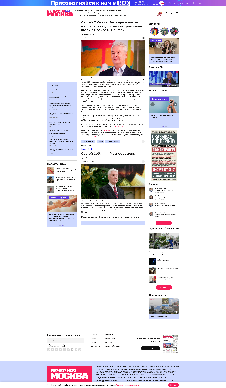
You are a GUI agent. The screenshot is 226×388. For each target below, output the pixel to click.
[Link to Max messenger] (48, 349)
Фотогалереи (95, 346)
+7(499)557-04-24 (123, 374)
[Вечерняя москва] (69, 374)
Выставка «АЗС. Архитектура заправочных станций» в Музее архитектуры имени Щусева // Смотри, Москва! (154, 31)
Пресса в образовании (114, 10)
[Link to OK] (56, 349)
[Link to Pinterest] (79, 349)
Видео (90, 13)
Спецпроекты (98, 13)
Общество (52, 145)
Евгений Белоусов (87, 34)
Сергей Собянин (112, 141)
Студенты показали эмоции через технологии (166, 260)
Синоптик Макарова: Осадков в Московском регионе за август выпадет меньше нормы (59, 132)
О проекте (164, 287)
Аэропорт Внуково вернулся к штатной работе (59, 96)
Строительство (88, 141)
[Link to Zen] (60, 349)
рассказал (108, 130)
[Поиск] (166, 13)
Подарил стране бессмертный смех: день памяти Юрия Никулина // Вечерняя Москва (164, 31)
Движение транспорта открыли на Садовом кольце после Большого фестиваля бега (60, 122)
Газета (87, 10)
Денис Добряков (160, 203)
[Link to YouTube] (64, 349)
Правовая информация (171, 366)
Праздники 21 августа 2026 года (62, 203)
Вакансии (145, 366)
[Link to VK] (52, 349)
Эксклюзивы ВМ (80, 15)
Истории (154, 23)
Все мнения (164, 223)
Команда (152, 366)
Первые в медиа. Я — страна (109, 15)
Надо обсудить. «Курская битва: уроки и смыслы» (164, 79)
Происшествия (53, 109)
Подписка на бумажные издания (120, 366)
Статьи (93, 338)
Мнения (153, 184)
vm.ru (130, 372)
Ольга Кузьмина (160, 212)
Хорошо (173, 385)
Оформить (150, 348)
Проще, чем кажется (159, 99)
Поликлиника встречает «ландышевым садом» (158, 253)
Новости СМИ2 (86, 149)
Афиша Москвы (92, 15)
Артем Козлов (86, 158)
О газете (99, 366)
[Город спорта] (160, 13)
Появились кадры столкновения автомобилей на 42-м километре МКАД (60, 105)
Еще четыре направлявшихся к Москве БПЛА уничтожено (61, 114)
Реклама (105, 366)
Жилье (100, 141)
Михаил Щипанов (160, 188)
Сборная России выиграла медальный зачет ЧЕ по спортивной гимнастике (61, 150)
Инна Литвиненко (160, 196)
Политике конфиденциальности (127, 385)
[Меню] (177, 13)
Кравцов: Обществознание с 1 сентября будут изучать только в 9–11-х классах (62, 141)
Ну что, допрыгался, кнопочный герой (166, 190)
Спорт (51, 153)
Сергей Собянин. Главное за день (60, 90)
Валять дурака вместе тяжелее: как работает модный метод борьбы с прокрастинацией (162, 59)
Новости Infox (56, 164)
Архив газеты (110, 338)
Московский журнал (98, 10)
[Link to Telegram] (68, 349)
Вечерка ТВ (79, 10)
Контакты (159, 366)
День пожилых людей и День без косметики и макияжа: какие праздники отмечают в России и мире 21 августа (61, 217)
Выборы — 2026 (125, 15)
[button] (51, 203)
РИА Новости (118, 126)
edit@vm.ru (142, 374)
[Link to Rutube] (76, 349)
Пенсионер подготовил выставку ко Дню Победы (165, 278)
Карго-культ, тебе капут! (162, 198)
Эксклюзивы (156, 41)
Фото (84, 13)
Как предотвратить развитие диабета (164, 104)
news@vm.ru (170, 374)
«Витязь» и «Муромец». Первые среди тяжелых (167, 269)
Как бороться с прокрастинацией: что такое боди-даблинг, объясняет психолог (164, 46)
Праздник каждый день (59, 198)
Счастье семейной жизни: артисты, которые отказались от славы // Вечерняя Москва (174, 31)
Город (51, 92)
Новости (78, 13)
